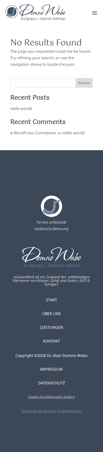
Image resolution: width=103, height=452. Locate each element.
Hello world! (21, 108)
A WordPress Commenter (33, 133)
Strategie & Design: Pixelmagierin (51, 410)
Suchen (84, 82)
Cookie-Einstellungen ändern (51, 396)
